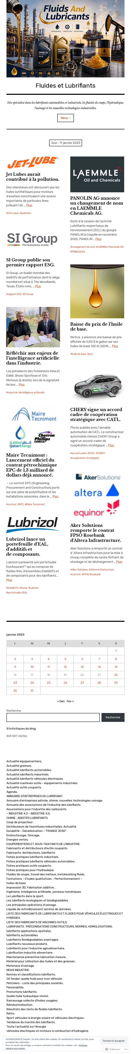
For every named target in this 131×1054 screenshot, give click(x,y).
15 (116, 667)
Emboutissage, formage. (23, 835)
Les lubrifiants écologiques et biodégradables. (37, 900)
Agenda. (12, 791)
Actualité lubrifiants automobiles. (29, 770)
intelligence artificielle (32, 392)
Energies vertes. (17, 839)
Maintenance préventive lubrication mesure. (36, 957)
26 (65, 682)
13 (82, 667)
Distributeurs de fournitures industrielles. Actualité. (41, 826)
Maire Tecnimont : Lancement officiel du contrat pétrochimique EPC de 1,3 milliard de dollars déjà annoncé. (31, 465)
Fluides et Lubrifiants (66, 85)
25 (48, 682)
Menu (64, 118)
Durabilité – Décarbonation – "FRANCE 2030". (36, 831)
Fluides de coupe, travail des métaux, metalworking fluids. (45, 874)
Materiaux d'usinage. (20, 965)
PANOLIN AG (78, 251)
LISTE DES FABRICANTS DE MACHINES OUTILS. (36, 922)
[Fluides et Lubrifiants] (65, 38)
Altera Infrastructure (102, 569)
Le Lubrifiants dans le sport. (25, 896)
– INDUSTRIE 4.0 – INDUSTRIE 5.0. (28, 813)
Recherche (13, 710)
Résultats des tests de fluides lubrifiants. (34, 1009)
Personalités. (15, 987)
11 (48, 667)
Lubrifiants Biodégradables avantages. (32, 939)
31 (32, 690)
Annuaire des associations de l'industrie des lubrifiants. (43, 804)
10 (32, 667)
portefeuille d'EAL (17, 592)
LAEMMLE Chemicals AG (110, 247)
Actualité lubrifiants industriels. (27, 774)
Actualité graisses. (19, 765)
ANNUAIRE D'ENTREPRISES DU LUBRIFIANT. (34, 796)
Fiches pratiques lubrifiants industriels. (32, 857)
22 (116, 675)
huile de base (79, 354)
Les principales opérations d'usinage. (31, 905)
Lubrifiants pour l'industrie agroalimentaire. (35, 948)
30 (15, 690)
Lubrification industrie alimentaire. (29, 952)
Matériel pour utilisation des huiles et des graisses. (40, 961)
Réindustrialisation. (19, 1004)
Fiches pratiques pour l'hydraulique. (30, 870)
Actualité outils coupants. (24, 787)
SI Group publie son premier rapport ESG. (30, 262)
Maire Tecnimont (35, 504)
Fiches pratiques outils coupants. (29, 865)
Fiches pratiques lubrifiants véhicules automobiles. (40, 861)
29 (116, 682)
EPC (21, 504)
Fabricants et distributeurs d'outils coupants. (37, 848)
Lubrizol (34, 588)
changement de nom (83, 247)
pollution (26, 213)
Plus (29, 205)
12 (65, 667)
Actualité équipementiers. (24, 761)
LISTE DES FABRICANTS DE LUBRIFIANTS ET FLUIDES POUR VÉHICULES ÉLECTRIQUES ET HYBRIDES (64, 916)
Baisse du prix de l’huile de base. (96, 327)
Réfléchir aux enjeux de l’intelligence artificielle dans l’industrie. (32, 358)
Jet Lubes (13, 213)
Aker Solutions (80, 569)
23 (15, 682)
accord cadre (79, 453)
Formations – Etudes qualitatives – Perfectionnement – (44, 878)
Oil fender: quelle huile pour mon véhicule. (34, 978)
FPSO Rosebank (92, 574)
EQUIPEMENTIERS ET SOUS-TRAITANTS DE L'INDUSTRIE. (43, 844)
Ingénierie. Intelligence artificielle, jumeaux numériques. (44, 891)
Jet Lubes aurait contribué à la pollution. (32, 177)
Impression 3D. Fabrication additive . (30, 887)
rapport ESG (14, 294)
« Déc (61, 701)
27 (82, 682)
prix (91, 354)
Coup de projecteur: (19, 822)
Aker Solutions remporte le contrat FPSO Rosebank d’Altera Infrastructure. (95, 533)
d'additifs (13, 588)
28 (99, 682)
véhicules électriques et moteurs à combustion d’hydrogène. (47, 1031)
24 (32, 682)
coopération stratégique (85, 458)
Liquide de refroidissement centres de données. (38, 909)
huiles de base (16, 883)
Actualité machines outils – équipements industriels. (42, 783)
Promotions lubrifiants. (21, 991)
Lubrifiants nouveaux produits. (27, 944)
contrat (12, 504)
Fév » (70, 701)
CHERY (101, 453)
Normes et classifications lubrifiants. (31, 974)
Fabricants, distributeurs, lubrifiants (30, 852)
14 (99, 667)
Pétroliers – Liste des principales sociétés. (34, 983)
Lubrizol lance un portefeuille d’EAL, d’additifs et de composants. (27, 546)
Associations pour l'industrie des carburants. (36, 809)
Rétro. (10, 1013)
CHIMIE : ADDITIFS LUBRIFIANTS (27, 818)
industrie (13, 392)
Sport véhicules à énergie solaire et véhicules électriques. (45, 1018)
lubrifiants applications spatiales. (29, 931)
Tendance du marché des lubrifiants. (30, 1022)
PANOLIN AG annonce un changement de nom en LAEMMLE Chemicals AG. (96, 206)
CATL (92, 453)
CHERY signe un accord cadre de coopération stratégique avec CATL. (96, 414)
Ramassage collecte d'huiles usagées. (32, 1000)
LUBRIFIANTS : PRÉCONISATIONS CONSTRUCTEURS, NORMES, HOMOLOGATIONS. (59, 926)
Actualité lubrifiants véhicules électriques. (35, 778)
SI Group (28, 294)
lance (24, 588)
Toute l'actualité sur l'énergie (26, 1026)
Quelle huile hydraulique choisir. (27, 996)
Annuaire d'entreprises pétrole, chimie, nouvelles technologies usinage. (54, 800)
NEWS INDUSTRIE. (18, 970)
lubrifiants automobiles (22, 935)
